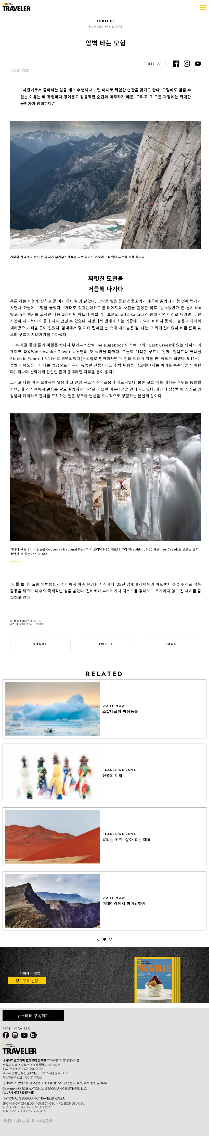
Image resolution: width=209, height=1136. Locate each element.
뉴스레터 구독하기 (33, 1015)
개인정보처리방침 (16, 1121)
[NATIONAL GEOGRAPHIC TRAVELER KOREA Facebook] (175, 63)
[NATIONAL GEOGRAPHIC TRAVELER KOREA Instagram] (186, 63)
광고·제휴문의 (42, 1121)
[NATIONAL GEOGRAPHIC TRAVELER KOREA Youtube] (197, 63)
